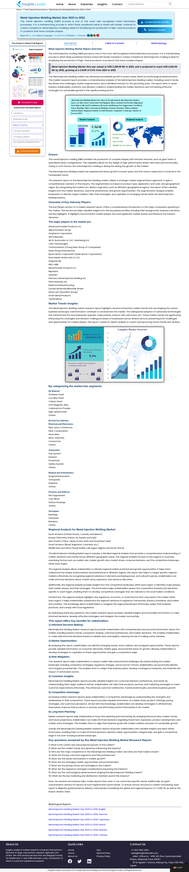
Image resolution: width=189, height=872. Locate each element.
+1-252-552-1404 (139, 850)
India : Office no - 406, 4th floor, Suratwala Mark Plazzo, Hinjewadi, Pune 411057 (155, 858)
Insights (102, 4)
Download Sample (29, 151)
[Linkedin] (92, 863)
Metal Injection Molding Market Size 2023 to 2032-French (77, 824)
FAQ (99, 850)
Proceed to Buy (29, 102)
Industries (87, 4)
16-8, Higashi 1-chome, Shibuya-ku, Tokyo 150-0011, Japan (157, 864)
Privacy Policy (103, 856)
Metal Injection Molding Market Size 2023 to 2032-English (77, 809)
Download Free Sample (157, 22)
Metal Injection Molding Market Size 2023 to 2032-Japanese (79, 819)
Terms (71, 853)
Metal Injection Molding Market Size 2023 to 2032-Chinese (78, 834)
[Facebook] (72, 863)
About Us (72, 856)
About (72, 4)
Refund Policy (103, 853)
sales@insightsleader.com (144, 853)
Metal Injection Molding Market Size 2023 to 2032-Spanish (78, 829)
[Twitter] (82, 863)
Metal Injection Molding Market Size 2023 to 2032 (69, 9)
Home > (19, 9)
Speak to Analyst (157, 29)
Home (60, 4)
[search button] (170, 4)
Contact (117, 4)
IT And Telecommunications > (36, 9)
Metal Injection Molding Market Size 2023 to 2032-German (78, 814)
